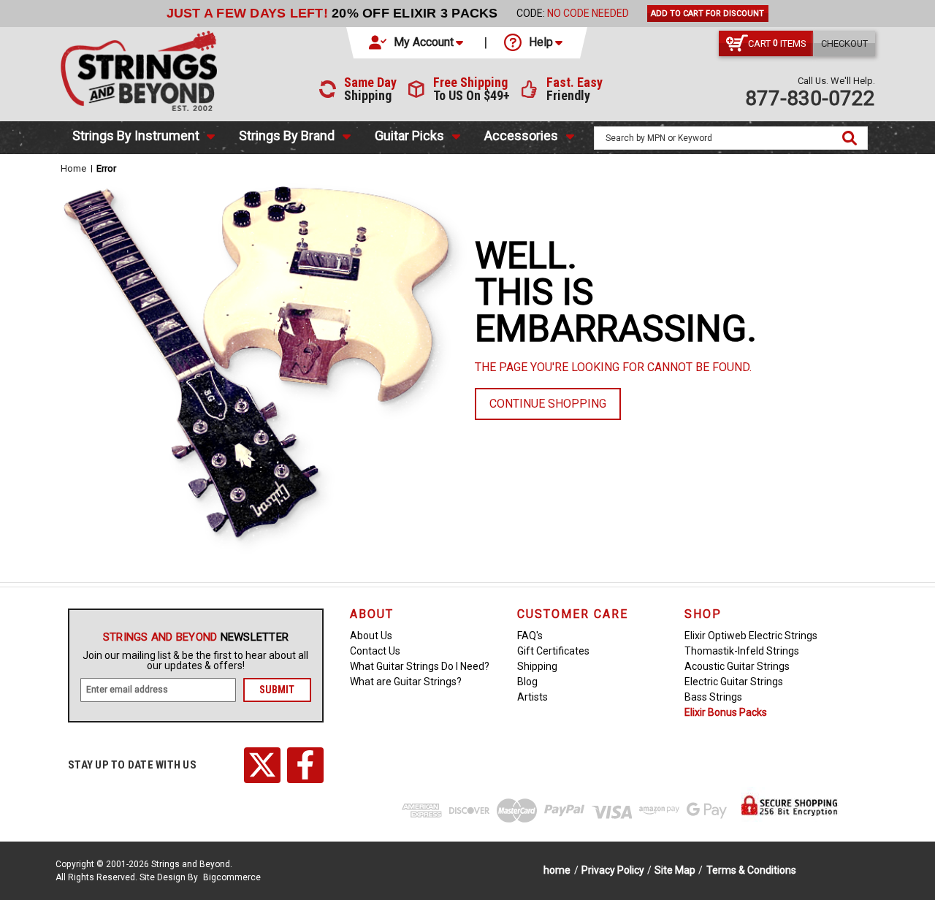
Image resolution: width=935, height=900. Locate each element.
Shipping (537, 666)
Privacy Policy (612, 870)
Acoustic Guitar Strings (737, 666)
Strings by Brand (287, 135)
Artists (532, 697)
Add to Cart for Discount (707, 13)
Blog (527, 681)
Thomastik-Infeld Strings (741, 651)
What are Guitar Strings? (406, 681)
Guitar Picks (409, 135)
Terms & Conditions (751, 870)
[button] (417, 42)
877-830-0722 (810, 98)
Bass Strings (713, 697)
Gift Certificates (553, 651)
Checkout (844, 43)
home (556, 870)
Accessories (521, 135)
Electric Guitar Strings (733, 681)
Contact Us (375, 651)
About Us (371, 635)
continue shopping (547, 404)
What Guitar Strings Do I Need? (419, 666)
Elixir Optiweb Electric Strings (750, 635)
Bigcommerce (232, 877)
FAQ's (530, 635)
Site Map (674, 870)
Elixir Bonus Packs (725, 712)
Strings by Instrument (135, 135)
